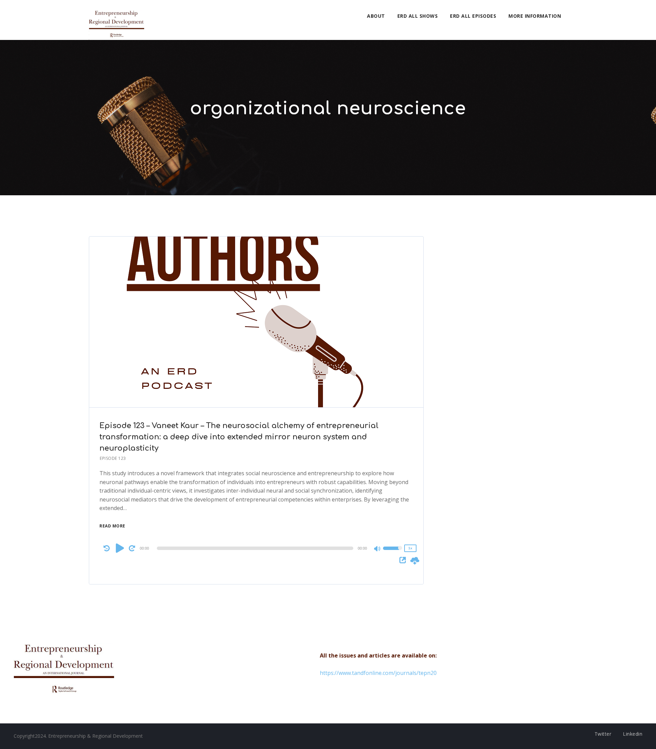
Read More (112, 526)
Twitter (603, 734)
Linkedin (632, 734)
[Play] (120, 548)
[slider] (392, 553)
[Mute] (377, 549)
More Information (534, 16)
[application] (256, 548)
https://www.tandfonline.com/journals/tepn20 (378, 673)
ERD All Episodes (473, 16)
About (376, 16)
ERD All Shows (417, 16)
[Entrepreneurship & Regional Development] (116, 20)
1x (410, 548)
